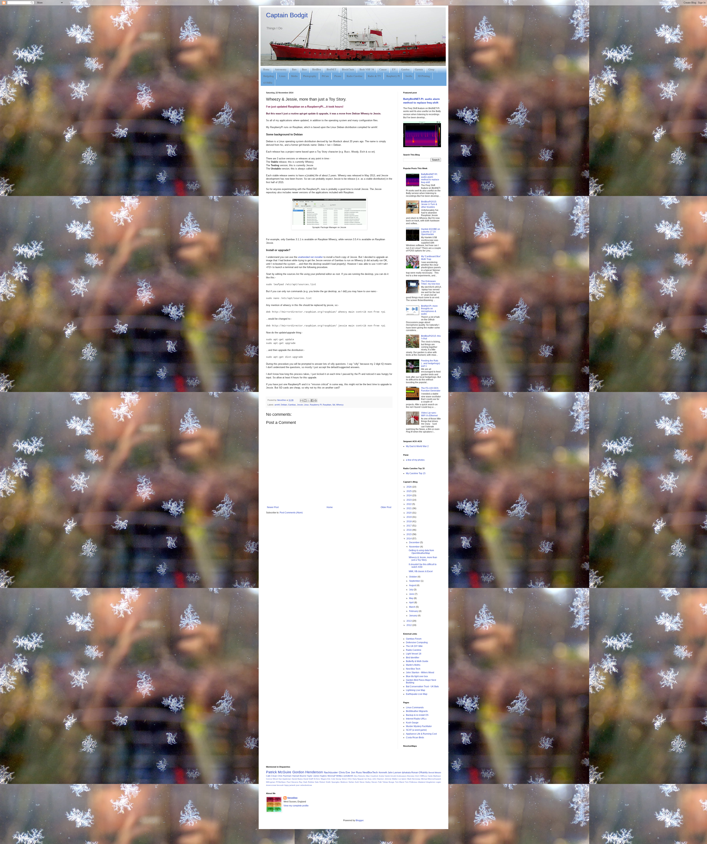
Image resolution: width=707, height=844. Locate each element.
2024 (409, 495)
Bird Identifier (412, 657)
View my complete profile (296, 805)
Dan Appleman (285, 779)
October (413, 576)
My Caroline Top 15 (415, 473)
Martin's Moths (413, 665)
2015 (409, 534)
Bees (304, 69)
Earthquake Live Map (416, 694)
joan (298, 785)
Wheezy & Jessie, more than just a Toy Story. (423, 558)
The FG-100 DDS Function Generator (430, 389)
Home (266, 69)
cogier (438, 782)
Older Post (386, 507)
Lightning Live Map (415, 690)
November (414, 546)
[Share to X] (308, 400)
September (415, 581)
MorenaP (332, 776)
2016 (409, 530)
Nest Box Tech (413, 669)
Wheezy (340, 405)
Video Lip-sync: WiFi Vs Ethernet (429, 414)
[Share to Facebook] (312, 400)
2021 (409, 508)
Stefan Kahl (354, 782)
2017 (409, 525)
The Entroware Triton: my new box (430, 282)
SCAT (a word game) (416, 730)
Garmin (419, 69)
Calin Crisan (271, 776)
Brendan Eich (413, 776)
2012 (409, 625)
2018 (409, 521)
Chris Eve (344, 772)
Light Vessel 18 (413, 653)
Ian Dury (368, 779)
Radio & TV (374, 76)
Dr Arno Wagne (320, 779)
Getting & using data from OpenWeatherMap (421, 551)
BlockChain (348, 69)
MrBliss (339, 776)
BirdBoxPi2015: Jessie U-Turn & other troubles (429, 204)
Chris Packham (284, 776)
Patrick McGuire (278, 772)
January (413, 615)
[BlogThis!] (305, 400)
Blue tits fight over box (417, 676)
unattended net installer (310, 257)
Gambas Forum (413, 639)
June (412, 594)
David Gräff (308, 779)
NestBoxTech (370, 772)
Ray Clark (303, 782)
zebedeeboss (306, 785)
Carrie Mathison (434, 776)
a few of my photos (415, 460)
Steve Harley (365, 782)
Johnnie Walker (391, 779)
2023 (409, 500)
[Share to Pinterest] (315, 400)
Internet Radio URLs (416, 718)
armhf (277, 405)
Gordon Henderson (307, 772)
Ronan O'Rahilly (419, 772)
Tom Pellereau (411, 782)
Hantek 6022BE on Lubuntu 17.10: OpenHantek (430, 232)
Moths (294, 76)
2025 (409, 491)
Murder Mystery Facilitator (419, 726)
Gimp (431, 69)
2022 (409, 504)
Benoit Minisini (434, 772)
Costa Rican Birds (415, 737)
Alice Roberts (359, 776)
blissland (421, 782)
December (414, 542)
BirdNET (331, 69)
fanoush (280, 785)
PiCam (325, 76)
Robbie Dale (313, 782)
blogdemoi (430, 782)
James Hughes (320, 776)
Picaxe (337, 76)
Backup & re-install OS (417, 715)
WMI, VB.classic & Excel (421, 571)
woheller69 (348, 776)
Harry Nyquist (358, 779)
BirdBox (316, 69)
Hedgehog (268, 76)
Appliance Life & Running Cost (421, 734)
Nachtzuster (331, 772)
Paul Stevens (292, 782)
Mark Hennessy (413, 779)
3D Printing (424, 76)
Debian (284, 405)
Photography (309, 76)
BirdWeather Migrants (417, 711)
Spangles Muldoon (339, 782)
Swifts (408, 76)
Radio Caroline (354, 76)
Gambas (405, 69)
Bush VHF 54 (367, 69)
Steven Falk (376, 782)
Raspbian (327, 405)
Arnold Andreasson (398, 776)
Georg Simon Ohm (344, 779)
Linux (282, 76)
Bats (294, 69)
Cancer (383, 69)
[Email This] (301, 400)
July (411, 589)
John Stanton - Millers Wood (420, 672)
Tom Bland (399, 782)
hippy (286, 785)
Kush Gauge (412, 722)
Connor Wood (272, 779)
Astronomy (280, 69)
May (411, 598)
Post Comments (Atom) (291, 512)
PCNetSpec (281, 782)
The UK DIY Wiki (414, 646)
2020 (409, 513)
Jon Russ (356, 772)
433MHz (267, 82)
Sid (333, 405)
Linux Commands (415, 707)
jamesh (292, 785)
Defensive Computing (417, 642)
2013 (409, 621)
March (412, 607)
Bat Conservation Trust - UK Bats (422, 686)
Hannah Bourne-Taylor (302, 776)
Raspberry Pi (393, 76)
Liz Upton (402, 779)
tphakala (406, 772)
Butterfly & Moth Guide (417, 661)
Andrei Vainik (384, 776)
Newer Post (273, 507)
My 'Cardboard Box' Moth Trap (431, 257)
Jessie (300, 405)
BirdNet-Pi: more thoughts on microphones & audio (429, 310)
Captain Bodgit (287, 15)
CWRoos (423, 776)
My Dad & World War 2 (417, 446)
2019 (409, 517)
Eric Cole (331, 779)
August (413, 585)
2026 (409, 487)
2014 (409, 538)
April (411, 602)
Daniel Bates (297, 779)
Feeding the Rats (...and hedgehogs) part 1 (430, 363)
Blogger (359, 820)
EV (394, 69)
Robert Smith (325, 782)
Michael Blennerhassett (431, 779)
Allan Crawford (372, 776)
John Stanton (378, 779)
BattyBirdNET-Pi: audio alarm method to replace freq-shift (430, 178)
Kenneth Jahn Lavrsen (390, 772)
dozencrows (271, 785)
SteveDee (292, 798)
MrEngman (270, 782)
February (414, 611)
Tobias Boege (388, 782)
